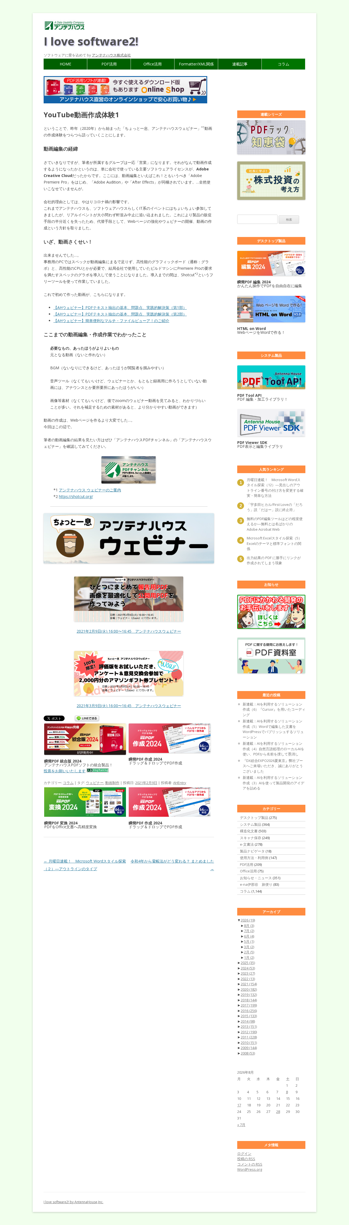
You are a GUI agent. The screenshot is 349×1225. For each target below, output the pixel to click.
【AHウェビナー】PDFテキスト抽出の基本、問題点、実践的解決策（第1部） (120, 307)
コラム (283, 64)
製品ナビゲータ (252, 851)
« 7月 (241, 1124)
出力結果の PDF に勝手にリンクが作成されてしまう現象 (274, 560)
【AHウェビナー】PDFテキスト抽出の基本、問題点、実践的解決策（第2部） (120, 314)
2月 (249, 952)
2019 (249, 994)
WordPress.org (249, 1169)
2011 (249, 1037)
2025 (248, 962)
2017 (249, 1005)
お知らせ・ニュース (256, 877)
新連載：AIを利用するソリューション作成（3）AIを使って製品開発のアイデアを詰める (273, 783)
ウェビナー (95, 782)
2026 (248, 920)
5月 (249, 941)
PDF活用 (109, 64)
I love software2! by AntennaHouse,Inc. (73, 1202)
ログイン (244, 1153)
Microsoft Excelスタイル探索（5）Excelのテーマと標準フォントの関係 (274, 543)
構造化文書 (249, 830)
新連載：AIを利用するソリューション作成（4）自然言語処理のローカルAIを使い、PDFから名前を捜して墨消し (273, 748)
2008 (248, 1053)
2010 (249, 1042)
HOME (65, 64)
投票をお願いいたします (65, 770)
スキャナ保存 (250, 837)
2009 (249, 1047)
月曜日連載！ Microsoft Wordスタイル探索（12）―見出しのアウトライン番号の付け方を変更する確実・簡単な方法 (275, 487)
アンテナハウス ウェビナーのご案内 (90, 490)
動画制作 (112, 782)
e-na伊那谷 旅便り (256, 884)
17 (239, 1105)
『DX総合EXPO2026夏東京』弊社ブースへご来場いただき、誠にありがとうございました (273, 766)
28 (278, 1111)
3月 (249, 946)
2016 (249, 1010)
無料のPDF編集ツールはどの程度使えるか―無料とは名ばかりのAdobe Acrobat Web (275, 524)
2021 (249, 983)
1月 (249, 957)
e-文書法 (247, 844)
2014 (248, 1021)
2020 (249, 989)
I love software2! (91, 41)
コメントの (249, 1164)
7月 (249, 930)
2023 (248, 973)
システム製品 (250, 824)
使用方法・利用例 (254, 857)
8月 (249, 925)
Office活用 (152, 64)
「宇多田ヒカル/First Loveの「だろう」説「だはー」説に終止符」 (275, 507)
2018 (249, 1000)
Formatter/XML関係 (196, 64)
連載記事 (240, 64)
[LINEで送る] (87, 718)
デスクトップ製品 (254, 817)
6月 (249, 936)
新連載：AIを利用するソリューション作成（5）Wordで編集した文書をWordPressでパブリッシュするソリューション (273, 729)
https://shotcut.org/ (76, 496)
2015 (249, 1015)
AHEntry (179, 782)
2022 (248, 978)
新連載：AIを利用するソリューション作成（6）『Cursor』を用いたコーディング (274, 709)
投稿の (246, 1158)
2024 (248, 968)
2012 (249, 1031)
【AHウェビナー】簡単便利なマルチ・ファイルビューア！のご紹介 (111, 320)
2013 (249, 1026)
